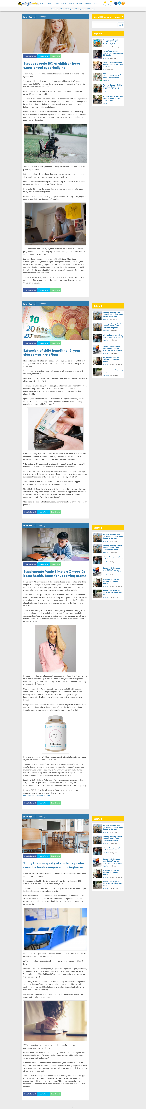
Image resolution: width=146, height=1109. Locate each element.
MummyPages (80, 9)
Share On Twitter (43, 56)
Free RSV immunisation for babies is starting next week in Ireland (113, 64)
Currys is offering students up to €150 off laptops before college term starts (112, 348)
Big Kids (71, 3)
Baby (57, 3)
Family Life (88, 3)
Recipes (105, 47)
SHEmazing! (91, 9)
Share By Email (55, 56)
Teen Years (79, 3)
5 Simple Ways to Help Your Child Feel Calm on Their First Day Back (113, 98)
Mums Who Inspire (66, 9)
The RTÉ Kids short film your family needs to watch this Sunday (113, 53)
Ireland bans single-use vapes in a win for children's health (113, 371)
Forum (42, 3)
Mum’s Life (54, 9)
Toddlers (63, 3)
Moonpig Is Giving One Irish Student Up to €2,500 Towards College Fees (113, 325)
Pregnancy (50, 3)
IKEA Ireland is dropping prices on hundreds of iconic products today (112, 76)
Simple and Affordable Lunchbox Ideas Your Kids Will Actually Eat (112, 42)
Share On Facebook (30, 56)
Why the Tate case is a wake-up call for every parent (111, 359)
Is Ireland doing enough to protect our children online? (113, 336)
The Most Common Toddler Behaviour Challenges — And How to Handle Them (112, 87)
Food (95, 3)
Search (121, 25)
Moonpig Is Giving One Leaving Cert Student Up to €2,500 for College (113, 314)
